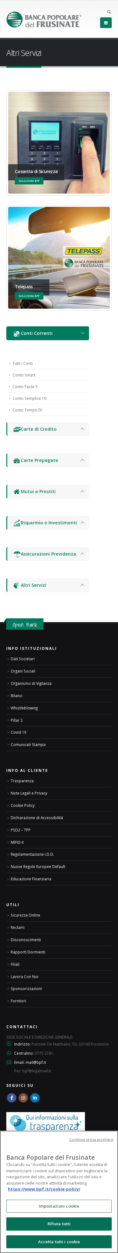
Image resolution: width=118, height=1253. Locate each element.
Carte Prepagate (39, 460)
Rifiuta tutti (59, 1224)
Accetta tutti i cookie (59, 1241)
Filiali (15, 964)
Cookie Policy (23, 805)
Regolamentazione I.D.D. (32, 854)
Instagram (23, 1098)
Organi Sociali (23, 670)
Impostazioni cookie (59, 1206)
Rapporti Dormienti (28, 951)
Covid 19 (18, 732)
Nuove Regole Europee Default (38, 866)
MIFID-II (17, 842)
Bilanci (16, 695)
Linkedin (35, 1098)
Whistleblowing (24, 707)
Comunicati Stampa (28, 744)
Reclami (18, 927)
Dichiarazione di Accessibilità (37, 817)
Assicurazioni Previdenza (48, 554)
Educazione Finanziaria (31, 878)
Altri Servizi (33, 585)
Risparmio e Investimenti (49, 523)
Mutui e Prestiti (38, 491)
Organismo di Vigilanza (31, 683)
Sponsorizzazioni (26, 988)
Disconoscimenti (26, 939)
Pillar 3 (17, 720)
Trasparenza (22, 780)
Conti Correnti (37, 333)
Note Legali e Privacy (29, 793)
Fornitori (18, 1000)
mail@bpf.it (35, 1062)
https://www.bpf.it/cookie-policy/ (44, 1189)
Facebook (11, 1098)
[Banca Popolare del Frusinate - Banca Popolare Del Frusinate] (44, 19)
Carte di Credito (39, 429)
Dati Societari (23, 658)
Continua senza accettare (91, 1139)
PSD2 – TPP (21, 829)
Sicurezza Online (25, 915)
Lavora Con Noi (24, 976)
